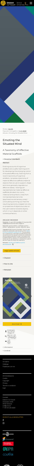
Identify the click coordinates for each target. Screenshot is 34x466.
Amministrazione (8, 376)
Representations (11, 227)
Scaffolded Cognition (23, 225)
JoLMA (10, 129)
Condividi (6, 351)
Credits (5, 378)
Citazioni (6, 258)
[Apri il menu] (31, 3)
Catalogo (6, 364)
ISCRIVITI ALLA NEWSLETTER (13, 417)
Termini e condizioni (9, 385)
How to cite (8, 264)
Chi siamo (6, 362)
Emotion (5, 227)
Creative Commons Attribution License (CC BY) (16, 231)
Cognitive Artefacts (12, 225)
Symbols (18, 227)
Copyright (6, 381)
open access (6, 219)
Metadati (7, 270)
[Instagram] (17, 423)
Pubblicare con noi (9, 366)
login (4, 388)
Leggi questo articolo (11, 251)
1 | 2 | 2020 (22, 131)
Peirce (28, 227)
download (17, 324)
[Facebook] (17, 420)
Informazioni (8, 347)
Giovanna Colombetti (11, 159)
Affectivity (23, 227)
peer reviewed (14, 219)
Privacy (5, 383)
